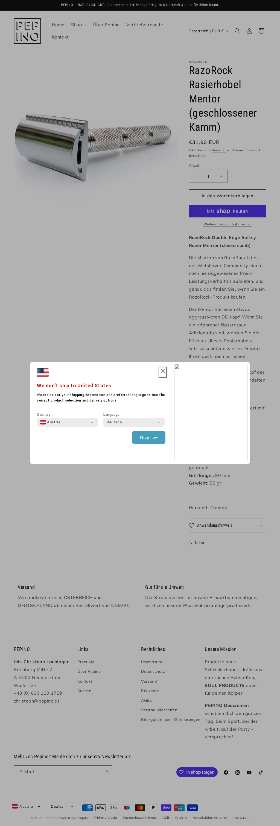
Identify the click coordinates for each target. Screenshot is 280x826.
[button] (162, 372)
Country (43, 415)
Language (111, 415)
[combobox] (50, 422)
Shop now (148, 437)
